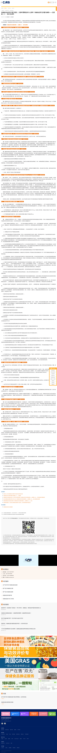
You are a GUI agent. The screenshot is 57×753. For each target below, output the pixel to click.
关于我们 (19, 729)
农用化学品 (18, 734)
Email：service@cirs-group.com (6, 720)
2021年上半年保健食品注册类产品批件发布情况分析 (13, 493)
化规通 (2, 738)
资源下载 (11, 729)
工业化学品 (3, 734)
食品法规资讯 (11, 10)
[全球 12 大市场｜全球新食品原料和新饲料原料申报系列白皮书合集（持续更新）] (28, 641)
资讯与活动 (9, 8)
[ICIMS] (15, 714)
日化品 (7, 734)
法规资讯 (13, 8)
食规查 (15, 729)
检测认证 (22, 734)
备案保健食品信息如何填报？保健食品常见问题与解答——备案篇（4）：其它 (18, 500)
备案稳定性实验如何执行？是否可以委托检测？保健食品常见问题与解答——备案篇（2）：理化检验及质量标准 (24, 497)
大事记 (6, 747)
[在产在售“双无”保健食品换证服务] (28, 674)
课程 (11, 743)
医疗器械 (13, 734)
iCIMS (28, 738)
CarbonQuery (16, 738)
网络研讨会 (3, 743)
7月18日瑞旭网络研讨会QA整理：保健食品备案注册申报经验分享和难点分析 (18, 628)
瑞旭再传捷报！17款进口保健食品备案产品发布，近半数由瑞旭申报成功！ (17, 502)
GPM (12, 738)
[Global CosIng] (33, 714)
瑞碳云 (21, 738)
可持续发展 (26, 734)
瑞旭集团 (2, 8)
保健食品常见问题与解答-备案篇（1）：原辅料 (12, 495)
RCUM (24, 738)
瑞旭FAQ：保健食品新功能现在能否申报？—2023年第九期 (14, 623)
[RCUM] (24, 714)
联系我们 (14, 747)
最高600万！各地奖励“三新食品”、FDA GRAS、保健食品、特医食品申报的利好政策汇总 (21, 607)
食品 (6, 8)
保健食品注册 (7, 10)
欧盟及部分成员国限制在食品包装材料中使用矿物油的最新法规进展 (14, 514)
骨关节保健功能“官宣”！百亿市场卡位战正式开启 (12, 618)
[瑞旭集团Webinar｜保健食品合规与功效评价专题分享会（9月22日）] (28, 652)
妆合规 (6, 738)
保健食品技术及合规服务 (8, 506)
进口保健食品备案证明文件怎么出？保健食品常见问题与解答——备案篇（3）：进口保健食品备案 (22, 498)
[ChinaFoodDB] (43, 714)
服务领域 (2, 729)
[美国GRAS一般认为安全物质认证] (28, 663)
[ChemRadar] (5, 714)
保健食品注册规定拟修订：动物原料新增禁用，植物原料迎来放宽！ (16, 613)
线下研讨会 (7, 743)
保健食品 (3, 10)
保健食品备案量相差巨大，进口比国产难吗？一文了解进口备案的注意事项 (15, 512)
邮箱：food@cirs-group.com (8, 577)
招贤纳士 (18, 747)
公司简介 (2, 747)
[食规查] (28, 685)
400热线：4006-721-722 (5, 719)
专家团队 (10, 747)
